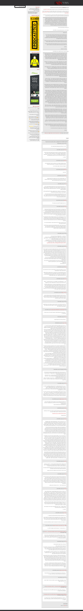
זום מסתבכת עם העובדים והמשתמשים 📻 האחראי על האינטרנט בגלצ (33, 131)
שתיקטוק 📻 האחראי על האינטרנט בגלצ (34, 124)
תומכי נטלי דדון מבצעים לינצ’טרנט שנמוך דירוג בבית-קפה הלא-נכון (34, 140)
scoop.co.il (48, 11)
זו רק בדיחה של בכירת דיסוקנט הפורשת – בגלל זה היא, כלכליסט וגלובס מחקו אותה (33, 112)
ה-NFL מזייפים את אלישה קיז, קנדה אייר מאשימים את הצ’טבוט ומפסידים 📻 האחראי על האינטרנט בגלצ (34, 122)
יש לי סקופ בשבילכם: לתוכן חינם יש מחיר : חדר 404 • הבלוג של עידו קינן (56, 586)
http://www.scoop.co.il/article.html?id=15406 (59, 413)
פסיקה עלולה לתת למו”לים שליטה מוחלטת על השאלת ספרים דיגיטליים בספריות (34, 137)
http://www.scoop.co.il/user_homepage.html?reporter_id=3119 (56, 242)
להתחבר (65, 605)
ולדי (65, 183)
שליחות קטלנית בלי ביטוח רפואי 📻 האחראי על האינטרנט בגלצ (34, 119)
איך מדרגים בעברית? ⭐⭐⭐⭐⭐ (34, 126)
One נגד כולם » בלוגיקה (63, 570)
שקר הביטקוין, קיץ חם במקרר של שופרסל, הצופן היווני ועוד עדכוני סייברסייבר (34, 128)
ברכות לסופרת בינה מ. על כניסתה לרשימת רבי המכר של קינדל (34, 135)
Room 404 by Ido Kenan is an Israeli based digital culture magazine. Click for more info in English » (33, 12)
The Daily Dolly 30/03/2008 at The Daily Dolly (57, 309)
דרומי (65, 175)
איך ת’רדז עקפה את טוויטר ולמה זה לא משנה (33, 108)
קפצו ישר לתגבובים (46, 9)
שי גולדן (65, 149)
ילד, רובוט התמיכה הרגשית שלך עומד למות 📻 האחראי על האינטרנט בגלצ (34, 117)
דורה (65, 316)
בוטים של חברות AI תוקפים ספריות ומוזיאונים (34, 115)
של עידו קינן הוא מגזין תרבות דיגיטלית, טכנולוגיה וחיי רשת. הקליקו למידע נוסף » (34, 9)
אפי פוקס (65, 160)
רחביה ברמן (64, 512)
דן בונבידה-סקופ (64, 292)
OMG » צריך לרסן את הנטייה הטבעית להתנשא (59, 525)
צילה (65, 246)
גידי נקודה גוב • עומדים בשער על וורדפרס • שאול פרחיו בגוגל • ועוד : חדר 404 (55, 531)
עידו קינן (65, 278)
